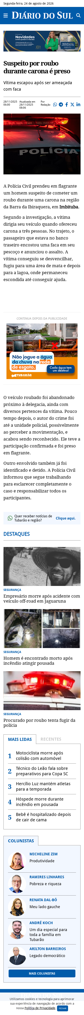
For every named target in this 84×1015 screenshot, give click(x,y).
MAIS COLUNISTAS (42, 973)
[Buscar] (78, 15)
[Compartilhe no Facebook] (66, 104)
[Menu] (5, 15)
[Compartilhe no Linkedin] (78, 104)
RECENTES (50, 739)
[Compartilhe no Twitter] (72, 104)
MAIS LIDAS (20, 739)
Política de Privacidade (40, 1008)
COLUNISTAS (21, 840)
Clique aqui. (66, 518)
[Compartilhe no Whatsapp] (55, 104)
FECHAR (62, 1008)
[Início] (42, 17)
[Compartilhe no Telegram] (60, 104)
